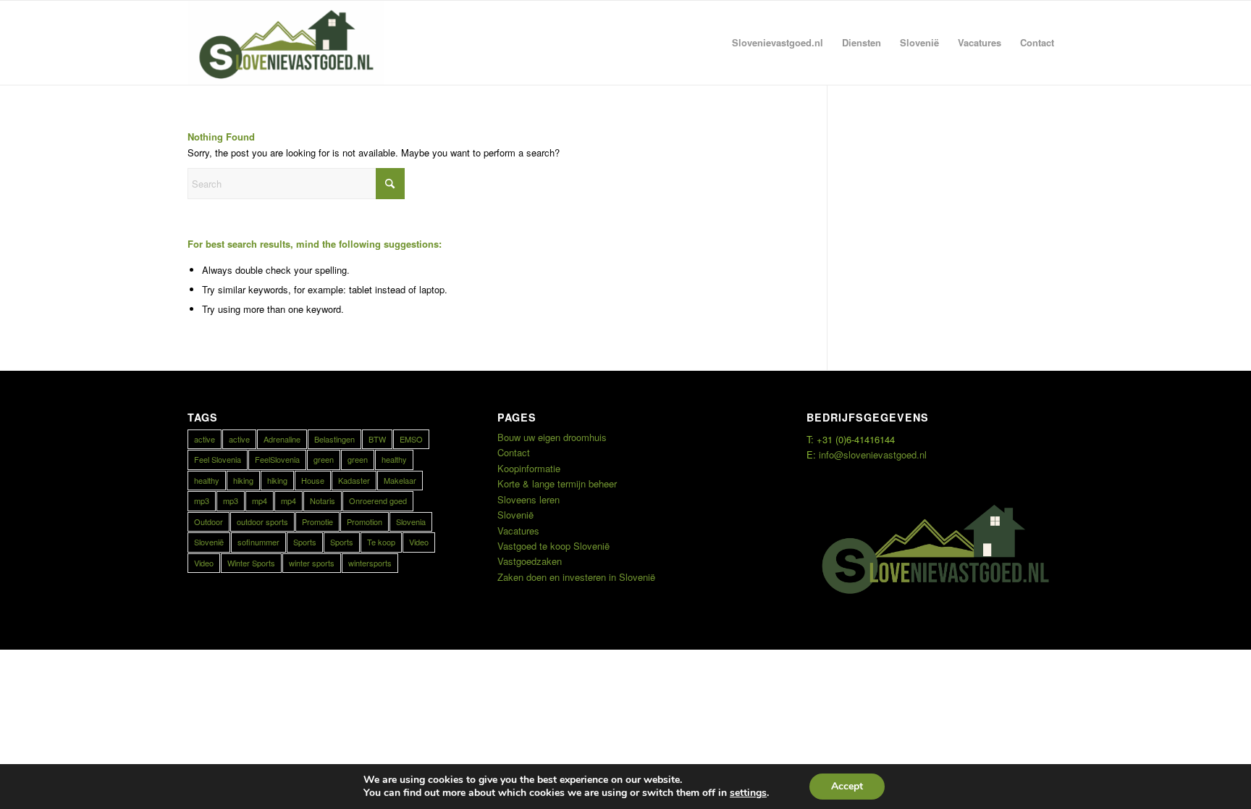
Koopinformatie (528, 468)
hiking (243, 480)
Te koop (381, 542)
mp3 (201, 500)
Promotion (364, 521)
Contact (513, 452)
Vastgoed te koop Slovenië (553, 546)
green (323, 459)
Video (419, 542)
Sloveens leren (528, 499)
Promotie (317, 521)
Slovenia (411, 521)
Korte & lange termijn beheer (557, 483)
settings (748, 793)
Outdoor (208, 521)
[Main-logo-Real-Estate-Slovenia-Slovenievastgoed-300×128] (286, 43)
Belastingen (334, 439)
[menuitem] (778, 43)
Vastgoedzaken (529, 561)
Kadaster (354, 480)
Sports (304, 542)
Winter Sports (251, 563)
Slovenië (209, 542)
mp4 (259, 500)
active (204, 439)
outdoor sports (262, 521)
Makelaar (400, 480)
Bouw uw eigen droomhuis (552, 437)
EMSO (411, 439)
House (312, 480)
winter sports (311, 563)
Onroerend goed (378, 500)
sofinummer (258, 542)
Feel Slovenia (217, 459)
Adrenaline (282, 439)
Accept (847, 786)
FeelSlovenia (277, 459)
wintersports (370, 563)
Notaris (322, 500)
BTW (377, 439)
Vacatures (518, 530)
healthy (394, 459)
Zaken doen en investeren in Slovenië (576, 577)
